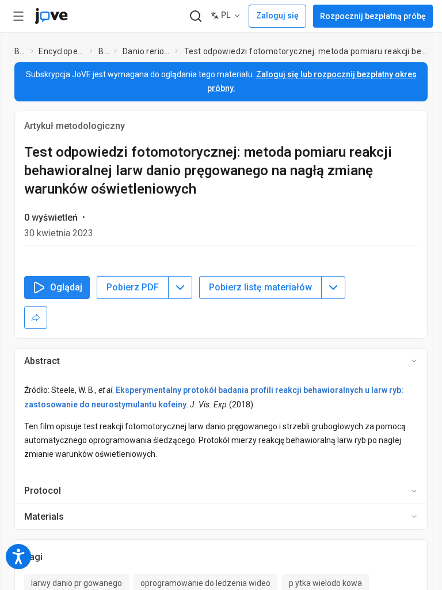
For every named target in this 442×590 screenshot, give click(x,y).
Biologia (103, 51)
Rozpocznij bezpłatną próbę (373, 16)
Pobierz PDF (132, 287)
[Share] (35, 317)
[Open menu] (18, 16)
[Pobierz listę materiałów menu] (333, 287)
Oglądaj (66, 287)
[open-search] (195, 16)
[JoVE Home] (51, 16)
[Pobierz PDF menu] (180, 287)
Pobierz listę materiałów (260, 287)
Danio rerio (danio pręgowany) (147, 51)
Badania (20, 51)
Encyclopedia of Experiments (62, 51)
